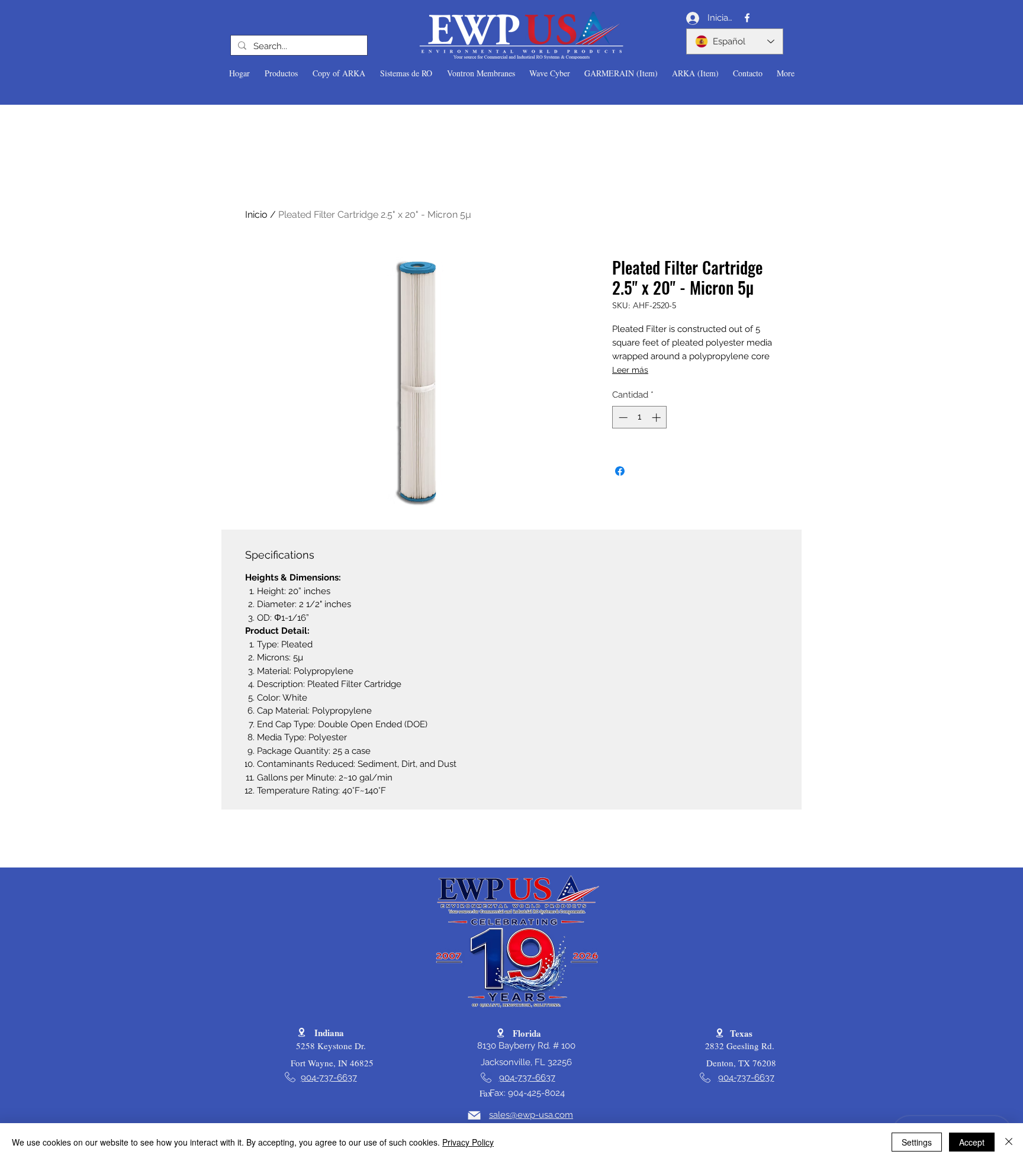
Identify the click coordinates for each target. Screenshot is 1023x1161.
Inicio (256, 214)
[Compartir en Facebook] (620, 471)
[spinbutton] (639, 417)
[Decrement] (622, 417)
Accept (972, 1142)
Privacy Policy (468, 1142)
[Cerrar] (1009, 1142)
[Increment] (657, 417)
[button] (281, 73)
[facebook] (747, 18)
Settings (917, 1142)
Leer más (630, 370)
